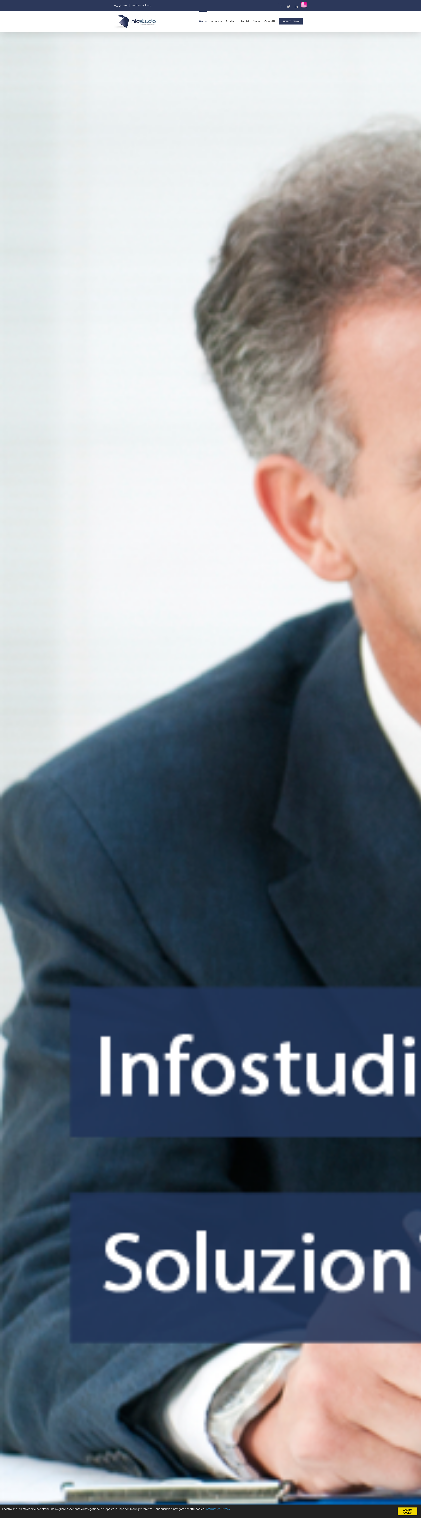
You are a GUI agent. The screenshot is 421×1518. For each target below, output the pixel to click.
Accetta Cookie (407, 1511)
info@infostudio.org (141, 5)
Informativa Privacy (217, 1509)
